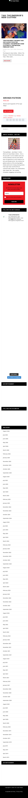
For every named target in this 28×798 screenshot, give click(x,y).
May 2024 (5, 533)
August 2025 (6, 476)
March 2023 (6, 586)
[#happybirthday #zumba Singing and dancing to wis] (14, 279)
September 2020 (7, 700)
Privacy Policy (19, 791)
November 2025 (7, 465)
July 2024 (5, 526)
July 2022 (5, 617)
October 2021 (6, 651)
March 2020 (6, 723)
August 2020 (6, 704)
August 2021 (6, 658)
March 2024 (6, 541)
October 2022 (6, 605)
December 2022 (7, 598)
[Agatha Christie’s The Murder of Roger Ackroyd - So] (14, 353)
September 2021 (7, 655)
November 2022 (7, 602)
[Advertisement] (14, 395)
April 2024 (5, 537)
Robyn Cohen (7, 49)
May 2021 (5, 670)
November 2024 (7, 510)
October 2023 (6, 560)
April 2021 (5, 674)
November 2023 (7, 556)
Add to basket (8, 111)
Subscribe (14, 201)
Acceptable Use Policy (10, 791)
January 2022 (6, 639)
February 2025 (6, 499)
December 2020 (7, 689)
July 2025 (5, 480)
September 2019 (7, 742)
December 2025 (7, 461)
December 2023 (7, 552)
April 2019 (5, 753)
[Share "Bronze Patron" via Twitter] (10, 120)
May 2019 (5, 749)
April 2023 (5, 583)
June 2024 (5, 529)
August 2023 (6, 567)
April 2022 (5, 628)
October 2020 (6, 696)
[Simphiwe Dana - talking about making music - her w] (14, 316)
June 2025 (5, 484)
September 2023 (7, 564)
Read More (7, 60)
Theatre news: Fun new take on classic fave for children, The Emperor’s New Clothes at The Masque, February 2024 (13, 44)
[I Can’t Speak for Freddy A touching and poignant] (14, 266)
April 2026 (5, 446)
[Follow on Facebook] (9, 796)
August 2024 (6, 522)
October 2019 (6, 738)
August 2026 (6, 431)
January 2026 (6, 457)
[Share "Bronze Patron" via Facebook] (7, 120)
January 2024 (6, 548)
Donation (10, 115)
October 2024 (6, 514)
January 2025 (6, 503)
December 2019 (7, 730)
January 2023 (6, 594)
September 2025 (7, 473)
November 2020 (7, 693)
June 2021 (5, 666)
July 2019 (5, 746)
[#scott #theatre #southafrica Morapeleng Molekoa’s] (14, 241)
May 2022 (5, 624)
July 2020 (5, 708)
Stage (4, 51)
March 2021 (6, 677)
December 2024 (7, 507)
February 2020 (6, 727)
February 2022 (6, 636)
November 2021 (7, 647)
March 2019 (6, 757)
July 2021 (5, 662)
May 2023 (5, 579)
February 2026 (6, 454)
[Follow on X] (15, 796)
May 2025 (5, 488)
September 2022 (7, 609)
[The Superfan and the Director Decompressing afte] (14, 229)
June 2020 (5, 712)
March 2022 (6, 632)
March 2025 (6, 495)
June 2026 (5, 438)
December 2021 (7, 643)
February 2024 (6, 545)
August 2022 (6, 613)
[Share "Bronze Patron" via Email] (20, 120)
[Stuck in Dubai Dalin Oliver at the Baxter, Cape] (14, 341)
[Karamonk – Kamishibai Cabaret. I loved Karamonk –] (14, 366)
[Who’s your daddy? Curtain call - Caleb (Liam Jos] (14, 254)
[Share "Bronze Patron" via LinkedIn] (17, 120)
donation (10, 117)
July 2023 (5, 571)
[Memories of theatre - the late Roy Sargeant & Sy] (14, 304)
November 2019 (7, 734)
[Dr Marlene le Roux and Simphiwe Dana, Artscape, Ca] (14, 328)
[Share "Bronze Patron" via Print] (23, 120)
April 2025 (5, 492)
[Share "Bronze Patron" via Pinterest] (14, 120)
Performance (20, 49)
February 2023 (6, 590)
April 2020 (5, 719)
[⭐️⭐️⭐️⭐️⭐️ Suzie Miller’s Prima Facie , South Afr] (14, 291)
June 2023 (5, 575)
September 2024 (7, 518)
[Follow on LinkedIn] (18, 796)
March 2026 (6, 450)
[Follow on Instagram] (12, 796)
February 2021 (6, 681)
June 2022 (5, 620)
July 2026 (5, 435)
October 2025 (6, 469)
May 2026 (5, 442)
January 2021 (6, 685)
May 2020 (5, 715)
